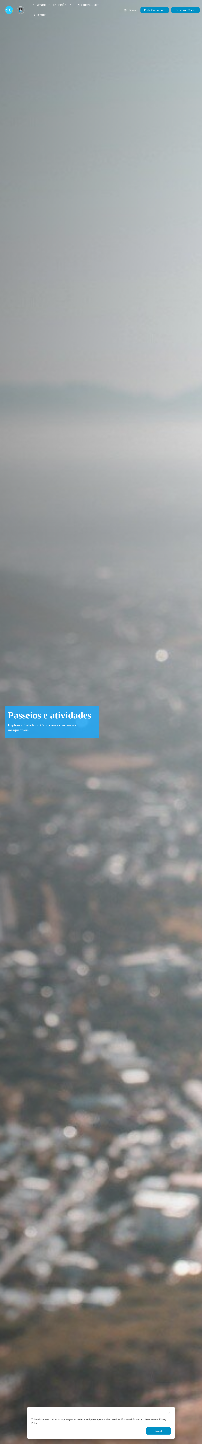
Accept (158, 1431)
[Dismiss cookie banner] (169, 1413)
